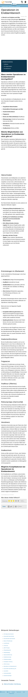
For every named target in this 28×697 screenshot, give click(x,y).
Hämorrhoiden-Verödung (12, 684)
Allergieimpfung (7, 652)
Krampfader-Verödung (8, 661)
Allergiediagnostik (7, 650)
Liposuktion (6, 670)
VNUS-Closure (7, 664)
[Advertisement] (14, 48)
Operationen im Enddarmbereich (10, 666)
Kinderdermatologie (7, 675)
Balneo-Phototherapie (8, 640)
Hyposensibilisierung (8, 654)
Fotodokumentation (7, 659)
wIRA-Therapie (7, 647)
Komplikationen (7, 68)
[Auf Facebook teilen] (9, 506)
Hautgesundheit (5, 6)
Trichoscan (6, 645)
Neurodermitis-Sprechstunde (9, 638)
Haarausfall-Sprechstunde (9, 636)
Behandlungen (12, 6)
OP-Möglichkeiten (8, 66)
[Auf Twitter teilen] (11, 506)
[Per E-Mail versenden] (16, 506)
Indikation (6, 64)
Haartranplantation (7, 673)
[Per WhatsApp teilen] (14, 506)
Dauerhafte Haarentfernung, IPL (10, 668)
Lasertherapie (6, 643)
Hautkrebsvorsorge (7, 657)
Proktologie (18, 6)
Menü (15, 3)
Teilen (4, 506)
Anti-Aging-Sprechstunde (9, 634)
